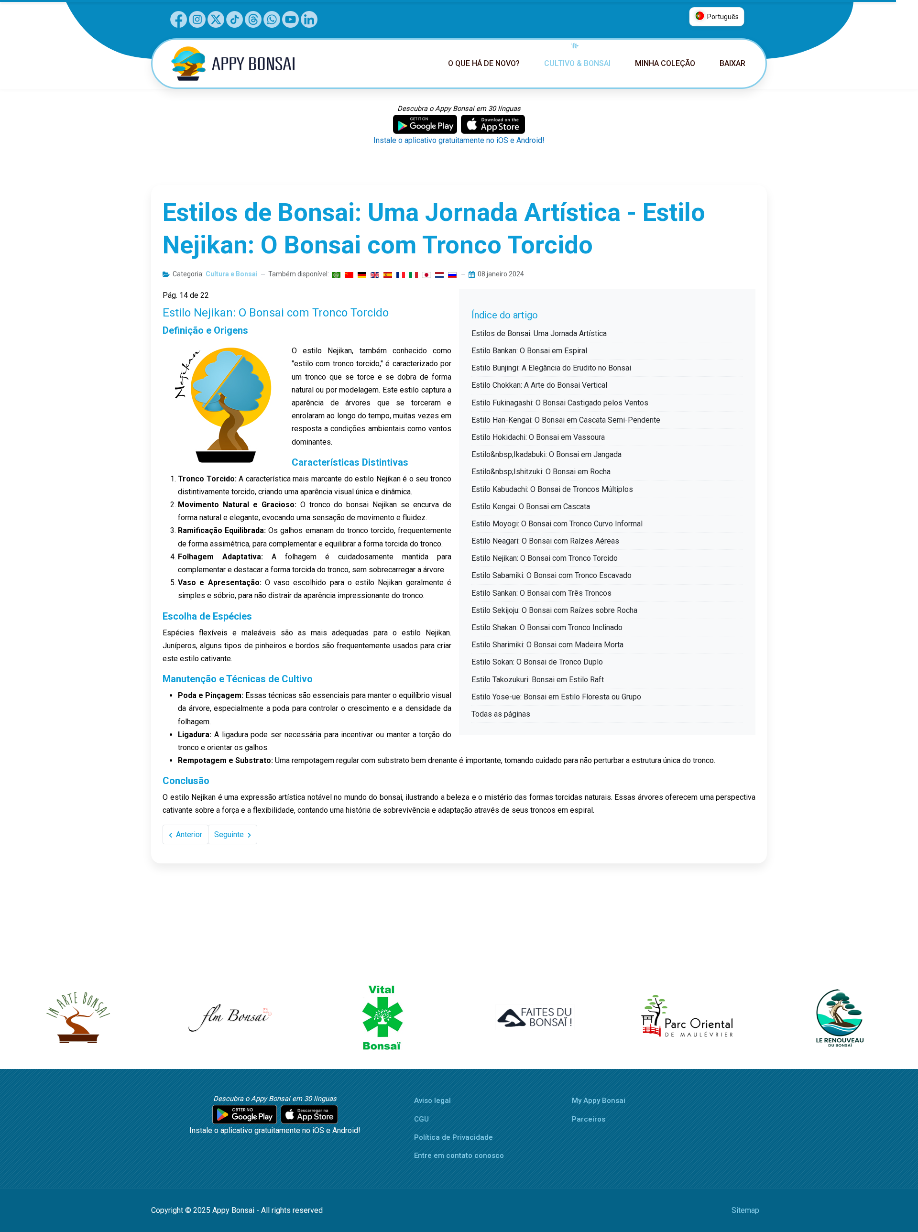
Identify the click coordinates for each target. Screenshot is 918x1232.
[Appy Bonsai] (240, 63)
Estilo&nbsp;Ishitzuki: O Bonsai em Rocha (541, 471)
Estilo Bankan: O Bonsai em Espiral (529, 350)
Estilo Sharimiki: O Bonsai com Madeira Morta (547, 644)
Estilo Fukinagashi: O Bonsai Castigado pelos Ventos (559, 402)
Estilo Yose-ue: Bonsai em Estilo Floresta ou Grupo (556, 696)
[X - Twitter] (216, 18)
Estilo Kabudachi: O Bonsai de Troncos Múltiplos (552, 489)
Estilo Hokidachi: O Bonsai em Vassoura (538, 437)
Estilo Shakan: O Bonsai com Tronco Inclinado (547, 627)
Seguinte (230, 834)
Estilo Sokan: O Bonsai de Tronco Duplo (537, 661)
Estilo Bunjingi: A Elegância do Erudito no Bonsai (551, 367)
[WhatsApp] (271, 18)
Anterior (188, 834)
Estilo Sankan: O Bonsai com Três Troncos (541, 593)
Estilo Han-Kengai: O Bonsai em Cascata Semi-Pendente (565, 420)
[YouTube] (290, 18)
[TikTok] (234, 18)
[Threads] (253, 18)
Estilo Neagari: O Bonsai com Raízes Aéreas (545, 540)
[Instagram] (197, 18)
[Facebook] (178, 18)
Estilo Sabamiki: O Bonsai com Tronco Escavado (551, 575)
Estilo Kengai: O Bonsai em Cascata (530, 506)
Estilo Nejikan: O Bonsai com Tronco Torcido (544, 558)
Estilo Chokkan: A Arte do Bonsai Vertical (539, 385)
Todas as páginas (500, 714)
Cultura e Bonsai (232, 274)
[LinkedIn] (309, 18)
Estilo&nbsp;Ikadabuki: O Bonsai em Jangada (546, 454)
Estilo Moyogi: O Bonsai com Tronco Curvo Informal (557, 523)
